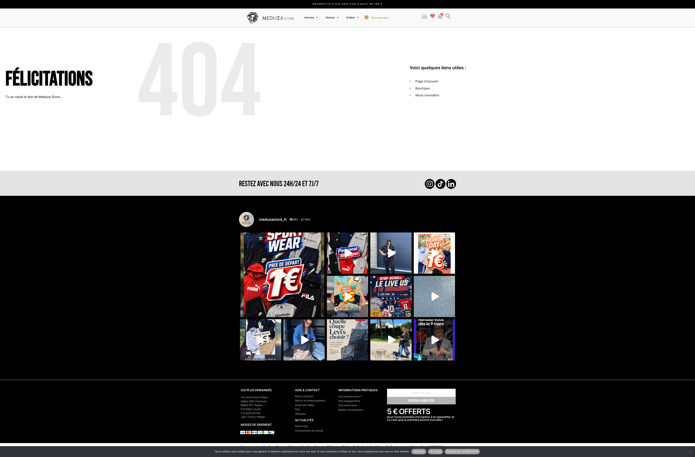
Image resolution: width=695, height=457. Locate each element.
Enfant (350, 17)
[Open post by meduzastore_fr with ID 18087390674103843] (434, 296)
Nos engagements (349, 400)
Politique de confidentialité (462, 451)
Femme (330, 17)
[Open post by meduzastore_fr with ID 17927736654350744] (391, 253)
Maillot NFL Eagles (251, 405)
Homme (309, 17)
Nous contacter (304, 396)
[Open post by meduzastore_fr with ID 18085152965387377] (260, 339)
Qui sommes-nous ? (350, 396)
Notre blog (301, 426)
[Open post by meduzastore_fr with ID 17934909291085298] (434, 253)
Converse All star (251, 413)
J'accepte (418, 451)
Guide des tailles (304, 405)
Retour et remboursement (310, 400)
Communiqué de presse (309, 430)
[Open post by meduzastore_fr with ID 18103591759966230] (304, 339)
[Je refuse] (690, 451)
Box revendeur (380, 17)
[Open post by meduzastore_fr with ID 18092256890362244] (391, 296)
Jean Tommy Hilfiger (253, 416)
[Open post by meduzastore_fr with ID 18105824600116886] (347, 253)
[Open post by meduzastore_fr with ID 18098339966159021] (347, 339)
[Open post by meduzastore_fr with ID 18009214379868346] (347, 296)
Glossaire (300, 413)
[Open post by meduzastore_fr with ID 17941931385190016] (391, 339)
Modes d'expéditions (350, 409)
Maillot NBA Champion (254, 401)
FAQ (297, 409)
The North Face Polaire (254, 397)
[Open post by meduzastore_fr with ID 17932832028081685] (434, 339)
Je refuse (435, 451)
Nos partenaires (347, 405)
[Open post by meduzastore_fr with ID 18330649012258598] (282, 274)
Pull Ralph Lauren (251, 409)
